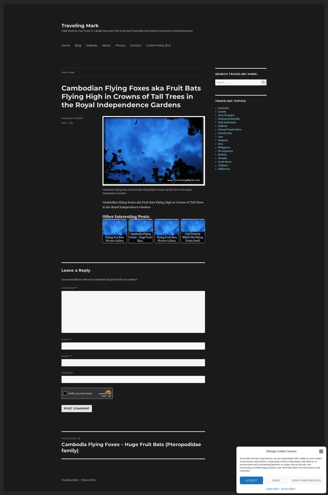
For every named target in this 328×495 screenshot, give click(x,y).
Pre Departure (225, 151)
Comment (69, 288)
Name (66, 339)
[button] (321, 451)
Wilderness (224, 169)
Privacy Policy (288, 488)
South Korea (224, 161)
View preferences (306, 480)
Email (67, 356)
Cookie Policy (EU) (158, 45)
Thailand (223, 165)
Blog (78, 45)
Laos (220, 136)
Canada (222, 111)
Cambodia (223, 108)
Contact (135, 45)
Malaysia (223, 140)
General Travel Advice (230, 129)
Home (66, 45)
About (106, 45)
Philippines (224, 147)
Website (67, 372)
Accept (251, 480)
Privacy (120, 45)
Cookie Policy (272, 488)
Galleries (91, 45)
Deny (276, 480)
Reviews (222, 154)
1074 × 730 (67, 123)
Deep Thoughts (226, 115)
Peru (220, 143)
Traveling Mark (80, 25)
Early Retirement (227, 122)
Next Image (68, 72)
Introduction (225, 133)
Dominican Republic (229, 118)
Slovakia (222, 158)
